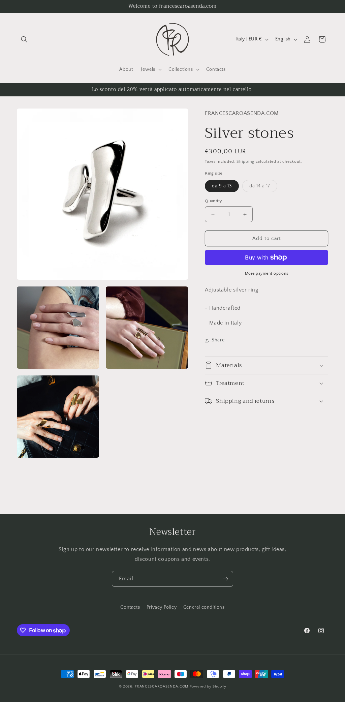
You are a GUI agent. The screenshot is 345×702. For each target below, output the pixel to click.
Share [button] (218, 340)
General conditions (204, 607)
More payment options (266, 273)
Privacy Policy (162, 607)
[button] (24, 39)
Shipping (245, 161)
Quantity (213, 201)
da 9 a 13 (222, 186)
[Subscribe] (225, 579)
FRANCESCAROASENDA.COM (161, 686)
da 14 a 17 (263, 187)
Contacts (130, 607)
